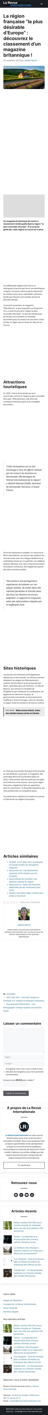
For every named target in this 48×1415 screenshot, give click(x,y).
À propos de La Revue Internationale (19, 1304)
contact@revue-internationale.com (25, 1401)
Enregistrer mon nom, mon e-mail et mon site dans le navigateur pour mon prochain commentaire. (25, 1072)
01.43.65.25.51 (14, 1398)
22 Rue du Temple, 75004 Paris (25, 1395)
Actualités (10, 994)
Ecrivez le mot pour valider (19, 1080)
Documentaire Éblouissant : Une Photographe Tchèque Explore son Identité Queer (22, 1007)
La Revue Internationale (16, 1135)
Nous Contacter (10, 1308)
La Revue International (23, 1409)
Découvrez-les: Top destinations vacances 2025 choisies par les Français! (23, 873)
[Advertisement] (24, 116)
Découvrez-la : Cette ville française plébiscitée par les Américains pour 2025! (24, 887)
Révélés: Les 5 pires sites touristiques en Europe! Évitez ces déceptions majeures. (26, 865)
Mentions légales (11, 1312)
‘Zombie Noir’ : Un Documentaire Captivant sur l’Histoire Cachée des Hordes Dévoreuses (28, 1273)
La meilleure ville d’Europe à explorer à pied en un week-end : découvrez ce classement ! (28, 1251)
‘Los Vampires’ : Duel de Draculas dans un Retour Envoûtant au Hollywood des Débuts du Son (29, 1262)
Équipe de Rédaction (12, 1300)
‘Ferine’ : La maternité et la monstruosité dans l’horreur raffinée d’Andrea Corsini (26, 1239)
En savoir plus (24, 1165)
